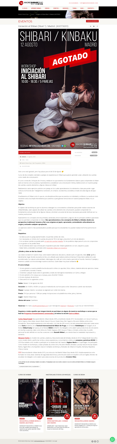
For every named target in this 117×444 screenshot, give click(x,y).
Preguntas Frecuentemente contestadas (39, 313)
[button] (112, 439)
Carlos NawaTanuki (25, 319)
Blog (82, 8)
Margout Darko (24, 338)
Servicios (65, 8)
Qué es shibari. (74, 313)
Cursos (47, 8)
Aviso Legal (54, 441)
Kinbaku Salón (47, 275)
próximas (22, 418)
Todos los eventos (92, 21)
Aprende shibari (36, 8)
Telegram (63, 306)
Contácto (91, 8)
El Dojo (25, 8)
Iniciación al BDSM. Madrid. (85, 421)
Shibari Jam (37, 275)
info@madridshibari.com (89, 3)
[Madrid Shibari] (31, 3)
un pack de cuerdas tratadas (53, 241)
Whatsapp (70, 306)
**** (19, 352)
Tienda (74, 8)
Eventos (55, 8)
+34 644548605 (73, 3)
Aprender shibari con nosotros (57, 248)
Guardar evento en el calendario (29, 366)
